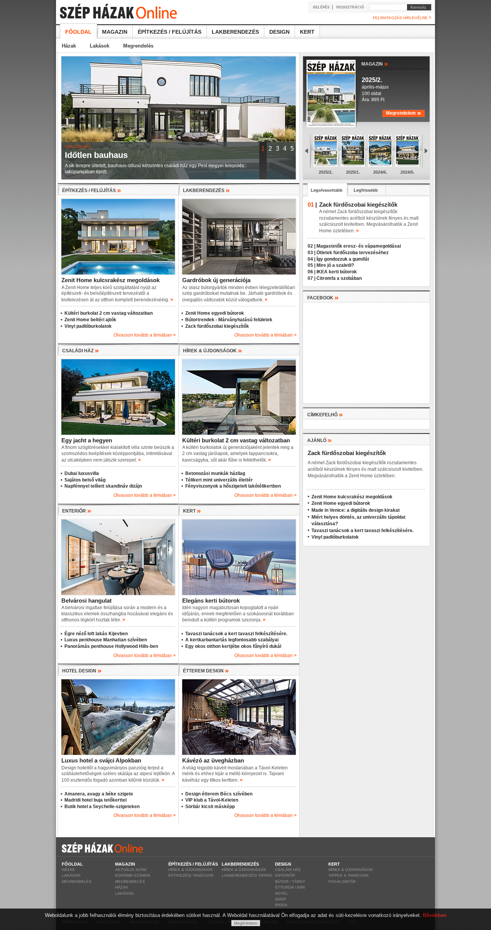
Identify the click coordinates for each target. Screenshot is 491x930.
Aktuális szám (130, 870)
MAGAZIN (374, 63)
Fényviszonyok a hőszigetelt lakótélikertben (233, 486)
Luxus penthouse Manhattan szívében (105, 639)
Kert (307, 32)
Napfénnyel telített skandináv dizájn (103, 486)
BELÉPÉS (321, 7)
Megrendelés (138, 46)
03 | (311, 252)
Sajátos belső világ (84, 480)
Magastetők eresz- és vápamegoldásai (358, 246)
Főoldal (78, 32)
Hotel (281, 893)
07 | (311, 278)
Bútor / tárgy (290, 881)
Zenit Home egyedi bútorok (214, 313)
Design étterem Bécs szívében (218, 794)
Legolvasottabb (327, 190)
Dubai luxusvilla (81, 473)
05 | (311, 265)
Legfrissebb (366, 190)
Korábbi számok (132, 875)
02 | (311, 246)
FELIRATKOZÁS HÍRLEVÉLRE (402, 17)
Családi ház (288, 870)
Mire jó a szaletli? (335, 265)
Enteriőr (285, 875)
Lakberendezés (235, 32)
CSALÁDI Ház (80, 350)
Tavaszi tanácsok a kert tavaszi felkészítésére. (236, 633)
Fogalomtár (342, 881)
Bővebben (435, 915)
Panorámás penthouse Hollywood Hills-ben (111, 646)
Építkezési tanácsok (191, 875)
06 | (311, 271)
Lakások (99, 46)
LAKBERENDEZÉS (206, 190)
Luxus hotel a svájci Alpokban (101, 760)
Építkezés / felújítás (169, 32)
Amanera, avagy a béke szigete (98, 794)
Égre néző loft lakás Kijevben (96, 633)
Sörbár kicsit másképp (210, 806)
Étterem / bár (290, 887)
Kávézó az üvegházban (213, 760)
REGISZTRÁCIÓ (350, 7)
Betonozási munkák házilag (215, 473)
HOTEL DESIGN (82, 671)
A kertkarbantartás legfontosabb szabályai (231, 639)
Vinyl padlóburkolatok (88, 326)
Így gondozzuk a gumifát (342, 259)
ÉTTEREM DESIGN (206, 671)
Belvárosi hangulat (86, 600)
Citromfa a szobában (339, 278)
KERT (192, 511)
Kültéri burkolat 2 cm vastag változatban (108, 313)
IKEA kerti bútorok (336, 271)
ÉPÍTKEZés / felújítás (91, 190)
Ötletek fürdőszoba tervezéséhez (352, 252)
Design (279, 32)
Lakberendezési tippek (247, 875)
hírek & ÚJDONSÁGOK (212, 350)
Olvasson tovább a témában (145, 335)
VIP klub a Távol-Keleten (211, 800)
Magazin (114, 32)
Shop (280, 899)
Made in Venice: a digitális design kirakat (355, 510)
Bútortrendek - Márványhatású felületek (228, 319)
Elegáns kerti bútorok (211, 600)
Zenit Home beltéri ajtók (90, 319)
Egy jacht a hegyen (86, 440)
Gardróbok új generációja (216, 280)
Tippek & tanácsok (348, 875)
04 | (311, 259)
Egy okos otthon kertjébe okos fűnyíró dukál (233, 646)
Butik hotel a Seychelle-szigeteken (102, 806)
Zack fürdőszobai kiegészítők (217, 326)
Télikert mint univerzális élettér (219, 480)
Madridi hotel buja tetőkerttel (95, 800)
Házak (69, 46)
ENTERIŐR (76, 511)
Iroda (281, 905)
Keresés (416, 7)
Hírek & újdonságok (190, 870)
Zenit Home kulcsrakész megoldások (110, 280)
